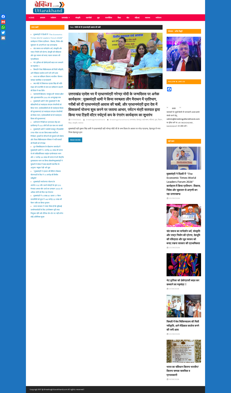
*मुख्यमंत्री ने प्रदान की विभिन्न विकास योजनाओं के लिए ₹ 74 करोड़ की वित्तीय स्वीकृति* (46, 175)
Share (3, 43)
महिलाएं (137, 17)
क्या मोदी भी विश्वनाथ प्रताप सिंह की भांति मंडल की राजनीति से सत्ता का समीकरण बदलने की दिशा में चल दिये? (47, 87)
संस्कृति (77, 17)
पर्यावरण (53, 17)
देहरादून (139, 119)
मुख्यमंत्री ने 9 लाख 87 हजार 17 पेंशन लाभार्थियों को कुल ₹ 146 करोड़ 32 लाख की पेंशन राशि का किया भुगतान (46, 199)
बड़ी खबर (145, 119)
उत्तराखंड (65, 17)
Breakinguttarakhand (119, 119)
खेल (127, 17)
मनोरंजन (158, 17)
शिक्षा (119, 17)
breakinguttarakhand (95, 119)
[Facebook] (4, 16)
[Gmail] (4, 22)
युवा (98, 17)
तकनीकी (89, 17)
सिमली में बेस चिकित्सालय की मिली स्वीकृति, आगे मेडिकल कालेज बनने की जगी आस (183, 325)
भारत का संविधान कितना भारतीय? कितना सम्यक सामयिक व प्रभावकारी (183, 371)
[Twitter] (4, 32)
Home (31, 17)
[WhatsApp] (4, 27)
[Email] (4, 38)
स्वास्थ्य (147, 17)
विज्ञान (160, 119)
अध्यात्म (42, 17)
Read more (75, 140)
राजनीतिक (108, 17)
